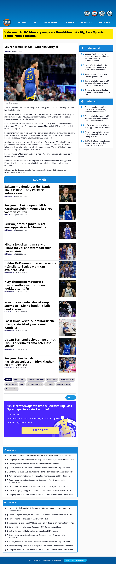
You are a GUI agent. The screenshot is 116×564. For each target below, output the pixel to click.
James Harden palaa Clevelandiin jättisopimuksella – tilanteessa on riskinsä (41, 545)
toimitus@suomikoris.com (75, 560)
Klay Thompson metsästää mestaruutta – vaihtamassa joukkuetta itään (24, 285)
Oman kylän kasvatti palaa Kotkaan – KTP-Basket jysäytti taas (35, 527)
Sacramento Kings (63, 384)
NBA (36, 22)
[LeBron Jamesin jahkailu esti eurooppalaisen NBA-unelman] (67, 230)
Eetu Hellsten (9, 273)
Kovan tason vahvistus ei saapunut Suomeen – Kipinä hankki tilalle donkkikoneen (30, 305)
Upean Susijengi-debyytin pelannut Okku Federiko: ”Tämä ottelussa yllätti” (30, 342)
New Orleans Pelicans (34, 384)
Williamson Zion (11, 389)
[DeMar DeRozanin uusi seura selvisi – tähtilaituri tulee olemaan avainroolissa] (67, 269)
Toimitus (7, 51)
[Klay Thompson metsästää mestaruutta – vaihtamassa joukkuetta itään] (67, 288)
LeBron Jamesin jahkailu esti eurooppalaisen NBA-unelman (26, 225)
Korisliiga (69, 22)
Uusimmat (11, 450)
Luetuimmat (12, 502)
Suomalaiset (50, 22)
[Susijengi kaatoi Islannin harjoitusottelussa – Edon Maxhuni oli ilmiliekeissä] (67, 365)
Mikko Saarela (9, 196)
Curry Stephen (19, 379)
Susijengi (22, 22)
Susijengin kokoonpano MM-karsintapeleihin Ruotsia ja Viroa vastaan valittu (28, 208)
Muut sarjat (86, 22)
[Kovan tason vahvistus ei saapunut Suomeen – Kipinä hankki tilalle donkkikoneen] (67, 309)
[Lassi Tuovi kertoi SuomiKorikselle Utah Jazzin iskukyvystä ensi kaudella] (67, 327)
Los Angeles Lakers (67, 379)
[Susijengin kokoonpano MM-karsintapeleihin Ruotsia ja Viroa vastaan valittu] (67, 212)
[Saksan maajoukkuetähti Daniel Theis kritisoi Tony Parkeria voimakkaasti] (67, 193)
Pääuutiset (49, 384)
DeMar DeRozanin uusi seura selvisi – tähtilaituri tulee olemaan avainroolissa (30, 266)
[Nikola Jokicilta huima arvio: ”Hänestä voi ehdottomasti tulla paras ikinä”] (67, 251)
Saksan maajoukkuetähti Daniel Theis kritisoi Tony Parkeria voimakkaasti (27, 189)
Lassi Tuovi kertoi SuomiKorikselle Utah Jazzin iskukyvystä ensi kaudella (29, 324)
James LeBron (52, 379)
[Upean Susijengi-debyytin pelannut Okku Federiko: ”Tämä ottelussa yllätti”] (67, 346)
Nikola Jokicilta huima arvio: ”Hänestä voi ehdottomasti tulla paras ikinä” (28, 247)
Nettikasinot (105, 22)
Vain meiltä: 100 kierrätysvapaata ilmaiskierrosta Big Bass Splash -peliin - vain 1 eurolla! (54, 34)
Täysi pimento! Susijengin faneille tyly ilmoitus (28, 519)
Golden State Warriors (36, 379)
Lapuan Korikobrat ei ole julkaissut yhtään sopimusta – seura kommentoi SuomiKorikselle (40, 509)
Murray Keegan (11, 384)
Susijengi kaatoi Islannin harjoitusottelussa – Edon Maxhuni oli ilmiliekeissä (30, 361)
